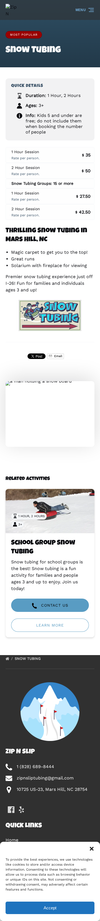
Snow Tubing (28, 658)
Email (57, 356)
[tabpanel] (50, 410)
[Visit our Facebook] (11, 809)
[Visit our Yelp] (21, 809)
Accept (50, 907)
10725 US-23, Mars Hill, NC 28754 (52, 789)
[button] (91, 848)
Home (12, 840)
